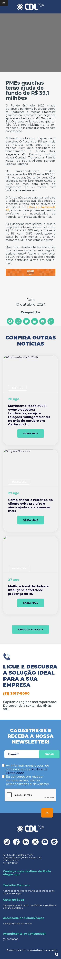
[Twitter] (26, 321)
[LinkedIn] (34, 321)
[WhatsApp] (18, 321)
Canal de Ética (13, 899)
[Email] (43, 321)
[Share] (51, 321)
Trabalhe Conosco (16, 885)
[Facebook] (10, 321)
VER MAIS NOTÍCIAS (30, 629)
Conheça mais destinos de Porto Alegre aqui (27, 873)
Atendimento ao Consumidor (24, 933)
